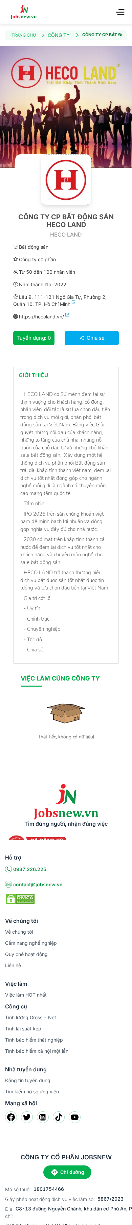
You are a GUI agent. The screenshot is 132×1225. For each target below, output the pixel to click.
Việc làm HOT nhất (26, 995)
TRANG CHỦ (24, 35)
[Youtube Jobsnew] (75, 1117)
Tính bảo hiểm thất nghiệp (34, 1040)
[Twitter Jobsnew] (27, 1117)
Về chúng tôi (19, 932)
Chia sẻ (95, 338)
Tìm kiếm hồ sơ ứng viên (32, 1091)
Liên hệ (13, 965)
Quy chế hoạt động (26, 954)
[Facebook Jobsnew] (11, 1117)
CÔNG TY (59, 35)
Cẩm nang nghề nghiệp (31, 943)
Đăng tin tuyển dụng (27, 1080)
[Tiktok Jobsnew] (59, 1117)
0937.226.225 (29, 869)
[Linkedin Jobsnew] (43, 1117)
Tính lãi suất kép (23, 1028)
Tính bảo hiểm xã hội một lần (36, 1051)
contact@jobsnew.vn (38, 884)
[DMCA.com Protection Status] (20, 898)
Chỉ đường (72, 1172)
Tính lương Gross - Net (30, 1017)
